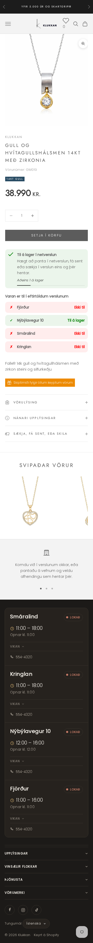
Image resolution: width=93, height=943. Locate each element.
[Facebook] (9, 910)
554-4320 (24, 657)
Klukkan (13, 137)
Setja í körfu (46, 235)
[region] (46, 565)
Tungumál (13, 923)
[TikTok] (36, 910)
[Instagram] (23, 910)
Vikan (15, 646)
